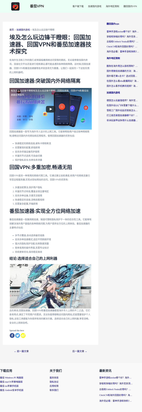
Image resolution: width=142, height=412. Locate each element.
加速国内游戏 (94, 6)
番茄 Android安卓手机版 (11, 390)
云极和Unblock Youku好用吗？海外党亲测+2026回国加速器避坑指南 (123, 41)
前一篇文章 (21, 351)
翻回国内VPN (130, 6)
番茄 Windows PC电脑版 (11, 377)
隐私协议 (54, 382)
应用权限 (54, 386)
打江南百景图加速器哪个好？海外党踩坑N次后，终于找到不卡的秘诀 (123, 115)
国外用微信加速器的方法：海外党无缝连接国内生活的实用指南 (123, 71)
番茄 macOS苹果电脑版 (11, 382)
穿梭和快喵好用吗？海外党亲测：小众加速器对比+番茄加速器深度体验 (123, 36)
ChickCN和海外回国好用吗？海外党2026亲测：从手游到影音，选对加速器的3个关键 (123, 46)
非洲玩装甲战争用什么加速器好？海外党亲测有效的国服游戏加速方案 (123, 120)
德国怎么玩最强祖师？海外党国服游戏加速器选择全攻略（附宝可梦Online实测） (123, 100)
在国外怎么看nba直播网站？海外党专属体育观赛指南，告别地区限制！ (123, 81)
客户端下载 (78, 6)
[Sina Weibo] (23, 335)
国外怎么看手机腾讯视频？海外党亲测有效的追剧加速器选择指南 (123, 86)
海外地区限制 (112, 6)
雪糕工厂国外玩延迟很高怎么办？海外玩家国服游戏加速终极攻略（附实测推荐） (123, 110)
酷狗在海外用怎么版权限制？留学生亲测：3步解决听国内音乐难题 (123, 66)
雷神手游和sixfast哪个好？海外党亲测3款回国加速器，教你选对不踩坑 (123, 31)
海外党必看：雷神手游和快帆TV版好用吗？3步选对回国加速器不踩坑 (123, 51)
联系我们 (54, 390)
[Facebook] (12, 335)
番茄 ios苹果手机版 (9, 386)
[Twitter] (17, 335)
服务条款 (54, 377)
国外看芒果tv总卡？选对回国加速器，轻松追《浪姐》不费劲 (123, 76)
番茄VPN (37, 6)
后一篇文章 (79, 351)
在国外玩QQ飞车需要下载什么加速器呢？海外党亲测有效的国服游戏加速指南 (123, 105)
